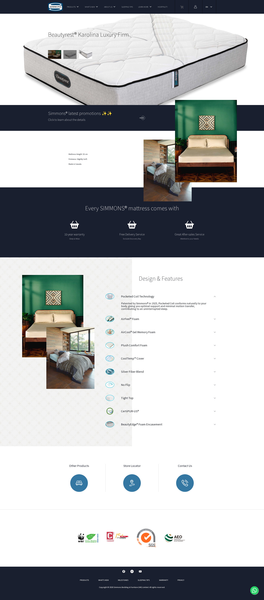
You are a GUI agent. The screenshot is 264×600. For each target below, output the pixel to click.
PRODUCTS (71, 6)
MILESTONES (123, 580)
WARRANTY (163, 580)
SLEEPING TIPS (127, 6)
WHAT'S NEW (90, 6)
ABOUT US (108, 6)
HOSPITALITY (163, 6)
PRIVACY (181, 580)
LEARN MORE (143, 6)
